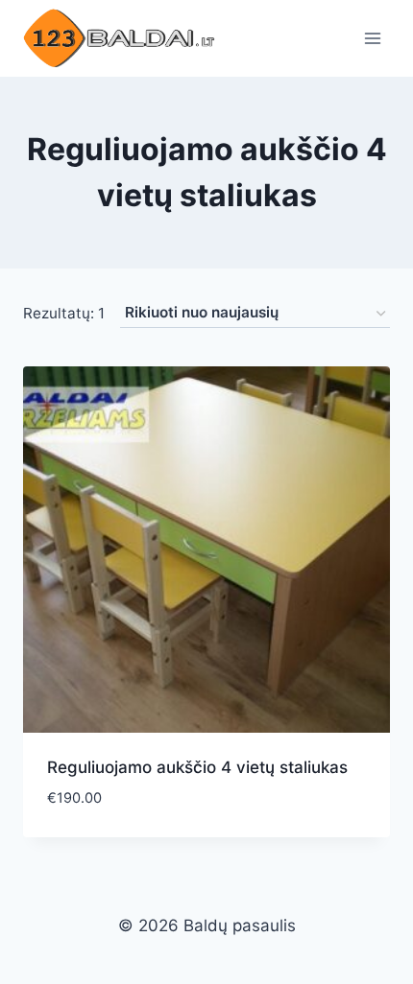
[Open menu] (372, 38)
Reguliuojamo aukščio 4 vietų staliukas (197, 767)
